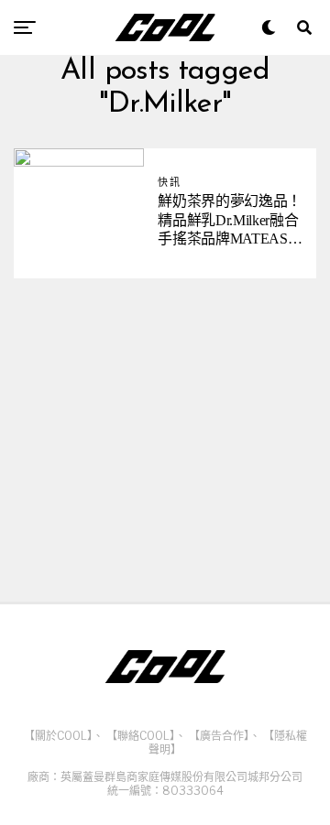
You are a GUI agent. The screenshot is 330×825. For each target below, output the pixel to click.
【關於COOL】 (58, 736)
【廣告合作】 (219, 736)
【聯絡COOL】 (140, 736)
